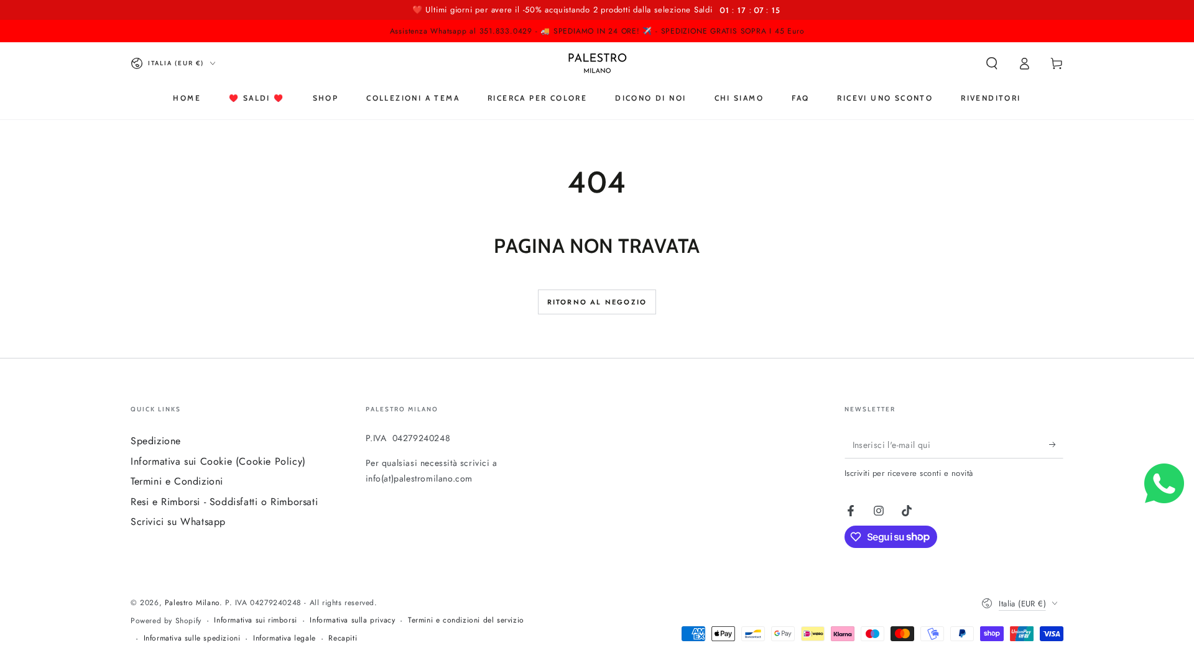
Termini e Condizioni (177, 481)
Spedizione (156, 441)
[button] (992, 63)
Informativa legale (284, 638)
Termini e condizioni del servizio (466, 620)
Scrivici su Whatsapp (178, 521)
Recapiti (342, 638)
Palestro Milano (192, 602)
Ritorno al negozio (597, 302)
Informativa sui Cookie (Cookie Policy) (218, 461)
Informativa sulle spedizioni (192, 638)
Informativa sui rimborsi (255, 620)
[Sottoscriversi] (1056, 444)
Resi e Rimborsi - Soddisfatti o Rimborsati (224, 502)
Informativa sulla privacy (352, 620)
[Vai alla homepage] (597, 63)
